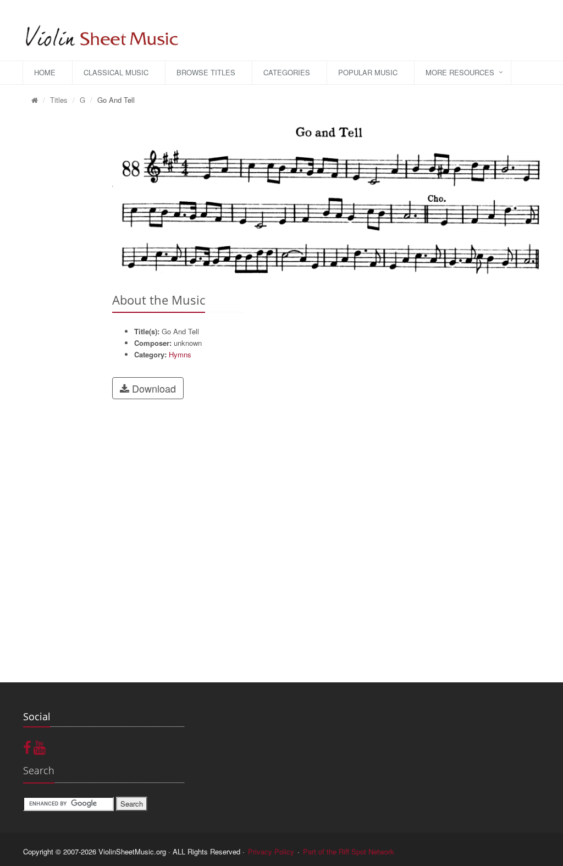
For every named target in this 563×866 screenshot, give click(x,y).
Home (45, 72)
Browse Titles (205, 72)
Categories (286, 72)
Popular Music (368, 72)
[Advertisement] (59, 281)
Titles (59, 100)
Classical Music (116, 72)
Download (152, 388)
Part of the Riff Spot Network (348, 851)
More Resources (460, 72)
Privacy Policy (271, 851)
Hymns (180, 354)
